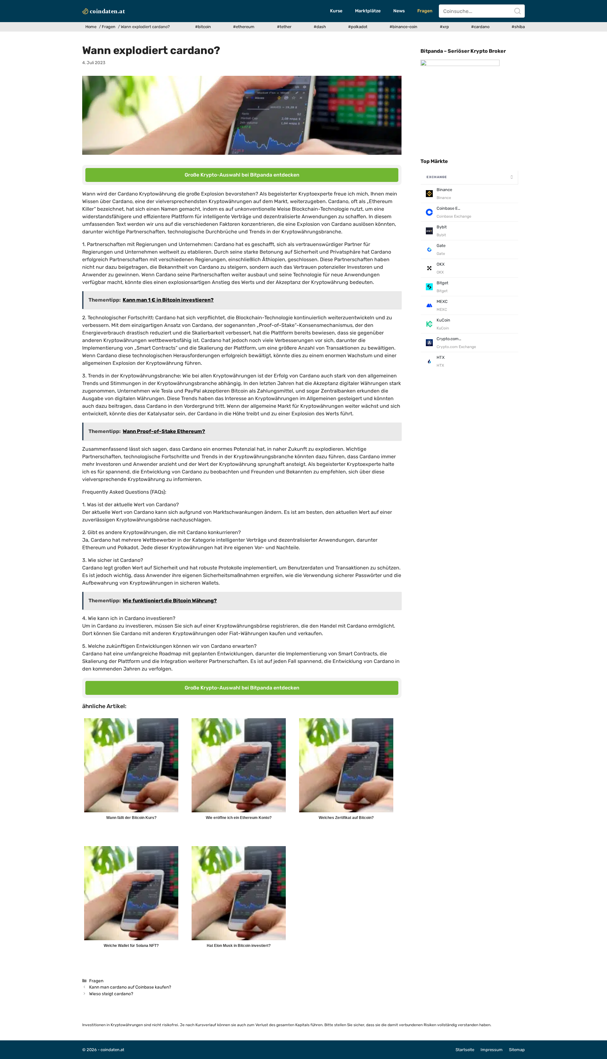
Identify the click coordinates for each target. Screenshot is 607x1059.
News (399, 11)
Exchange (436, 177)
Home (90, 26)
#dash (320, 26)
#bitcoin (203, 26)
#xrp (444, 26)
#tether (284, 26)
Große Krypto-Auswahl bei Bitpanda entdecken (242, 175)
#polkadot (357, 26)
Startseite (465, 1049)
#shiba (518, 26)
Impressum (492, 1049)
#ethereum (243, 26)
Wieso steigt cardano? (111, 993)
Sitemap (517, 1049)
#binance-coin (403, 26)
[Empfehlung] (460, 64)
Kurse (336, 11)
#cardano (480, 26)
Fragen (424, 11)
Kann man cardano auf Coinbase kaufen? (130, 987)
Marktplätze (368, 11)
